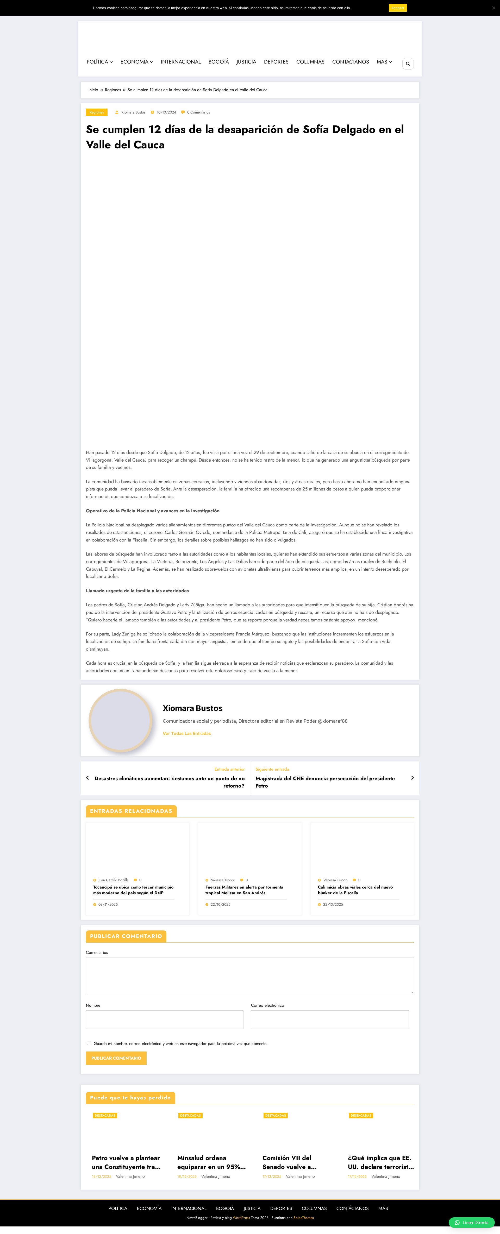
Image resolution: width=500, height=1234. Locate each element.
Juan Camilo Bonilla (114, 880)
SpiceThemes (303, 1217)
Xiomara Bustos (134, 112)
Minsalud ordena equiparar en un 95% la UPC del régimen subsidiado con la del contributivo (132, 1162)
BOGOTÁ (219, 62)
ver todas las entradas (187, 733)
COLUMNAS (310, 62)
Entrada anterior (230, 769)
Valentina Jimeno (139, 1176)
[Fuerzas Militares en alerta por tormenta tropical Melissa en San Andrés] (249, 851)
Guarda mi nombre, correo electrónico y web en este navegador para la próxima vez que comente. (180, 1044)
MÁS (382, 62)
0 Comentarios (198, 112)
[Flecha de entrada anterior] (87, 778)
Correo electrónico (267, 1005)
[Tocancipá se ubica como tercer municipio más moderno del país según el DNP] (137, 851)
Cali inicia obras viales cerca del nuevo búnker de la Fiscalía (355, 890)
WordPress (241, 1217)
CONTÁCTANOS (350, 62)
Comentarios (97, 952)
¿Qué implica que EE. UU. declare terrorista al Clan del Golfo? (304, 1162)
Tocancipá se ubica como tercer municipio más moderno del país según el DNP (133, 890)
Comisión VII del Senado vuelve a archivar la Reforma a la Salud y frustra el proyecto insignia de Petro (218, 1162)
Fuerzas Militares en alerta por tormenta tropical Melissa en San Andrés (244, 890)
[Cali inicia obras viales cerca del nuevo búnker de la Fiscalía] (362, 851)
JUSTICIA (246, 62)
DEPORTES (276, 62)
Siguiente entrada (272, 769)
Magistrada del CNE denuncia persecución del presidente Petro (325, 782)
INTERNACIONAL (181, 62)
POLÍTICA (97, 62)
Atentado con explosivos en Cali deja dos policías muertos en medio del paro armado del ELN (391, 1162)
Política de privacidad (369, 8)
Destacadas (114, 1115)
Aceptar (398, 8)
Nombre (93, 1005)
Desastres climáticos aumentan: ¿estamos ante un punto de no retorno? (170, 782)
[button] (472, 1222)
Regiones (97, 112)
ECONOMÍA (134, 62)
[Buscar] (408, 63)
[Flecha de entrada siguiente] (412, 778)
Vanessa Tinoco (223, 880)
